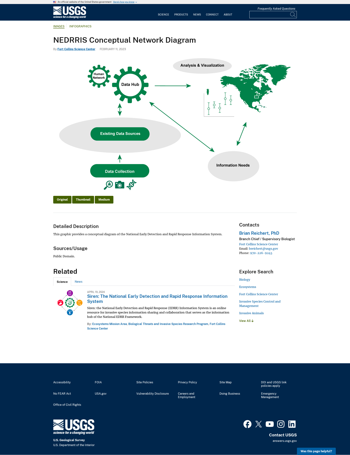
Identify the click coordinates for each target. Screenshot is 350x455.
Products (181, 14)
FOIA (98, 382)
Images (59, 26)
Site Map (225, 382)
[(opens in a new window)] (247, 423)
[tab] (62, 281)
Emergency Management (270, 395)
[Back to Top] (337, 442)
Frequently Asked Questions (276, 8)
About (228, 14)
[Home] (69, 17)
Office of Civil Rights (67, 404)
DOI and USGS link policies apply (274, 384)
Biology (244, 279)
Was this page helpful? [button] (316, 451)
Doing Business (229, 393)
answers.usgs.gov (285, 441)
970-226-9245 (261, 253)
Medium (104, 199)
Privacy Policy (187, 382)
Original (62, 199)
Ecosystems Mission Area (109, 324)
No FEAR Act (62, 393)
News (197, 14)
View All (245, 321)
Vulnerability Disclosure (152, 393)
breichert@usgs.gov (263, 248)
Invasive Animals (251, 313)
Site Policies (144, 382)
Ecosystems (247, 287)
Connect (212, 14)
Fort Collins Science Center (76, 49)
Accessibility (62, 382)
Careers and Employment (186, 395)
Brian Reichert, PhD (259, 233)
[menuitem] (163, 12)
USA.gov (100, 393)
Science (163, 14)
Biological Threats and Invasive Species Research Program (168, 324)
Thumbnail (83, 199)
